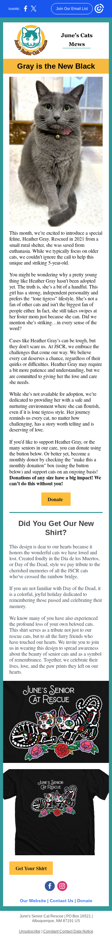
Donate (56, 499)
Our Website (33, 900)
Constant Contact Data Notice (68, 931)
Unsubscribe (29, 931)
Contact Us (61, 900)
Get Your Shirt (31, 868)
